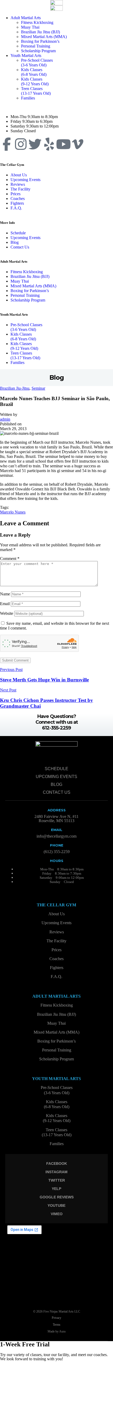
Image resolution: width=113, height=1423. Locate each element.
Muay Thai (30, 27)
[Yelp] (49, 144)
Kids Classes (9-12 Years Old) (35, 81)
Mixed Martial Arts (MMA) (44, 36)
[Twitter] (35, 144)
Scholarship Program (38, 51)
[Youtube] (63, 144)
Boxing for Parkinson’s (40, 41)
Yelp (56, 1189)
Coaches (18, 198)
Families (28, 98)
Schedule (18, 233)
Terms (56, 1324)
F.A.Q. (16, 208)
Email (5, 603)
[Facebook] (6, 144)
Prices (15, 194)
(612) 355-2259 (57, 851)
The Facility (20, 189)
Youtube (56, 1205)
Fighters (17, 203)
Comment (9, 558)
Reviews (18, 184)
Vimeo (57, 1214)
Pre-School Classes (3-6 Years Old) (37, 62)
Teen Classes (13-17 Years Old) (36, 91)
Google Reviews (57, 1197)
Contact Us (20, 247)
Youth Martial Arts (26, 55)
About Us (19, 175)
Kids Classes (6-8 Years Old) (34, 72)
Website (6, 613)
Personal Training (35, 46)
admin (5, 419)
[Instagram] (20, 144)
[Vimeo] (77, 144)
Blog (15, 242)
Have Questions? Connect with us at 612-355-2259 (56, 722)
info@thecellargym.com (56, 836)
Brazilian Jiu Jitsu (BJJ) (40, 32)
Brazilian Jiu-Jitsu (14, 388)
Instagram (56, 1172)
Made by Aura (56, 1331)
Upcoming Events (25, 179)
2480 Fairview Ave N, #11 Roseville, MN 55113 (56, 818)
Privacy (56, 1318)
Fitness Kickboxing (37, 22)
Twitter (56, 1180)
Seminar (38, 388)
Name (5, 594)
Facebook (56, 1163)
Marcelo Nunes (12, 512)
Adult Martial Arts (26, 17)
